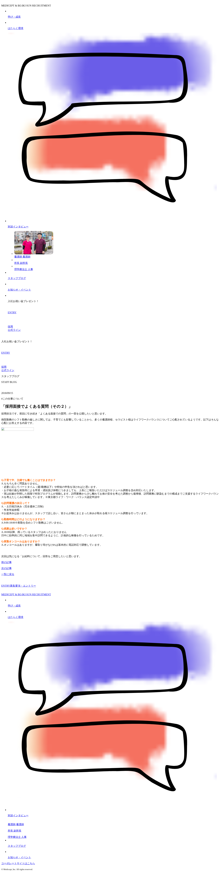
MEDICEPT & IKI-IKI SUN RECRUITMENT (26, 594)
